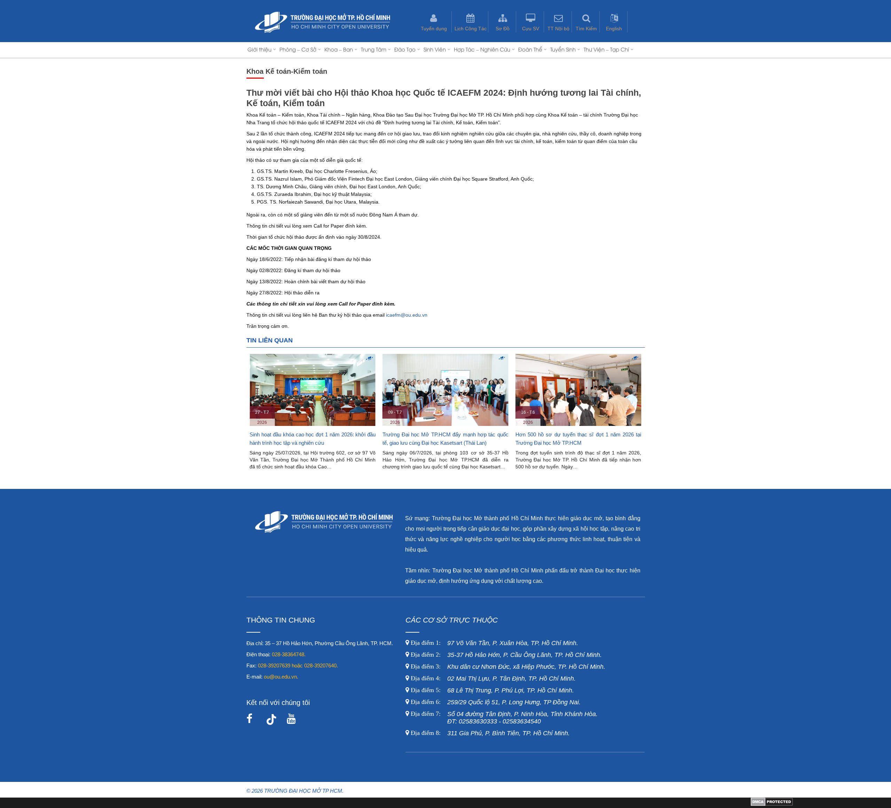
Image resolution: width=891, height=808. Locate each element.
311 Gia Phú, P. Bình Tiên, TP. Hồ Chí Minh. (490, 733)
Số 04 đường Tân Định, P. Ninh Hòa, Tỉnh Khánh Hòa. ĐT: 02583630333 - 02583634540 (503, 718)
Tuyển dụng (434, 28)
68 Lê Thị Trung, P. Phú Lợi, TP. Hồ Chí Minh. (491, 690)
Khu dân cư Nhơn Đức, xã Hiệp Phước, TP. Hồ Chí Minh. (507, 666)
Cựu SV (530, 28)
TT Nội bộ (558, 28)
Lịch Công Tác (471, 28)
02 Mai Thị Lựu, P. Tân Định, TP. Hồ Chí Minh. (492, 678)
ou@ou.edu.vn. (281, 677)
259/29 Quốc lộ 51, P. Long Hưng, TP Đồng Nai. (496, 702)
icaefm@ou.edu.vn (406, 315)
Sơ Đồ (503, 28)
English (614, 28)
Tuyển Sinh (563, 49)
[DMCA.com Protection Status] (772, 804)
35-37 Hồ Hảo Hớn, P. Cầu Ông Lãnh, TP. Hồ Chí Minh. (505, 654)
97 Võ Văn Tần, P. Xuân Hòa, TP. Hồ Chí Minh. (493, 643)
